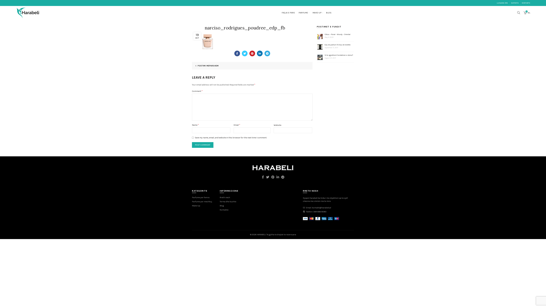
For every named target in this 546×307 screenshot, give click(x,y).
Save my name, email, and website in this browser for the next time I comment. (231, 137)
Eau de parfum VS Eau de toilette (337, 45)
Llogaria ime (502, 3)
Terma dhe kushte (228, 201)
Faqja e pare (288, 13)
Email (237, 125)
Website (277, 125)
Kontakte (526, 3)
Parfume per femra (200, 197)
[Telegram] (267, 53)
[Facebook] (237, 53)
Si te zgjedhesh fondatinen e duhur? (339, 55)
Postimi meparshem (208, 66)
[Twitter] (245, 53)
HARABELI (261, 234)
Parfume (303, 13)
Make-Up (317, 13)
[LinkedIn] (260, 53)
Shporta (515, 3)
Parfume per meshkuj (202, 201)
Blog (328, 13)
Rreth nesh (225, 197)
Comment (197, 91)
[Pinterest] (252, 53)
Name (195, 125)
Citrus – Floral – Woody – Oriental (337, 34)
